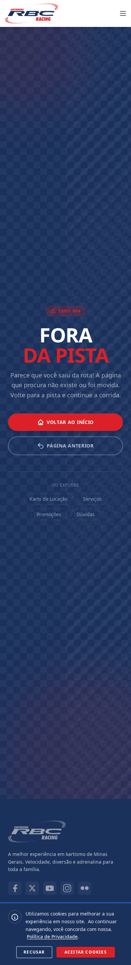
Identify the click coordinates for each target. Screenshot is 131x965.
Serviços (92, 499)
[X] (32, 888)
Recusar (34, 952)
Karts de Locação (49, 499)
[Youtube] (49, 888)
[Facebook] (14, 888)
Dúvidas (86, 514)
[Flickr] (84, 888)
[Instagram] (67, 888)
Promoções (49, 514)
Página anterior (70, 445)
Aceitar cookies (85, 952)
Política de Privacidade (52, 936)
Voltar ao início (70, 422)
